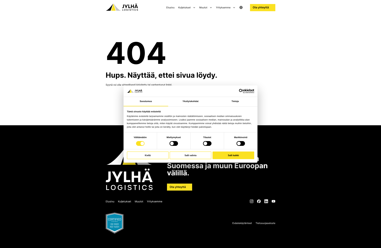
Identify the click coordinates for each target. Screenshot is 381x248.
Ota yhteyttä (261, 7)
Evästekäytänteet (242, 223)
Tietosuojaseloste (265, 223)
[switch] (174, 143)
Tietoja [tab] (235, 101)
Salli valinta (190, 155)
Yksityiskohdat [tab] (190, 101)
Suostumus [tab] (146, 101)
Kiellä (148, 155)
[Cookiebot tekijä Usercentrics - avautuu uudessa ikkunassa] (241, 91)
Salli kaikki (233, 155)
